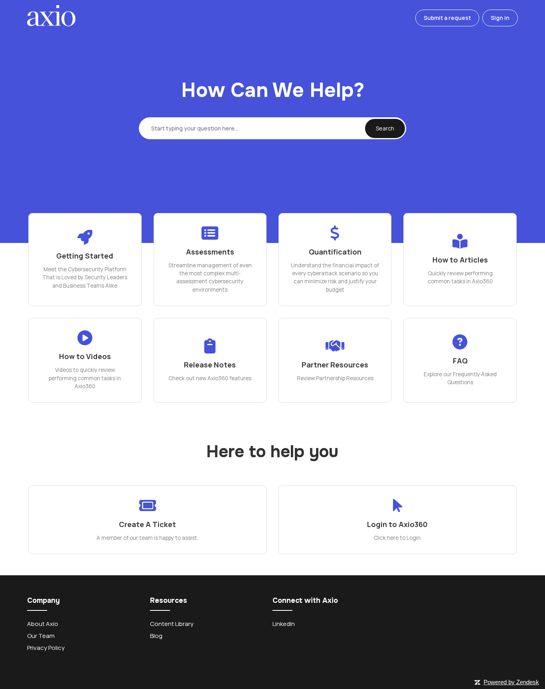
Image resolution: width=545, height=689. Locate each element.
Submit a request (447, 18)
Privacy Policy (46, 648)
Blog (156, 636)
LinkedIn (283, 624)
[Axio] (51, 18)
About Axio (42, 624)
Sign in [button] (500, 18)
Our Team (41, 636)
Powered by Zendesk (511, 682)
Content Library (172, 624)
